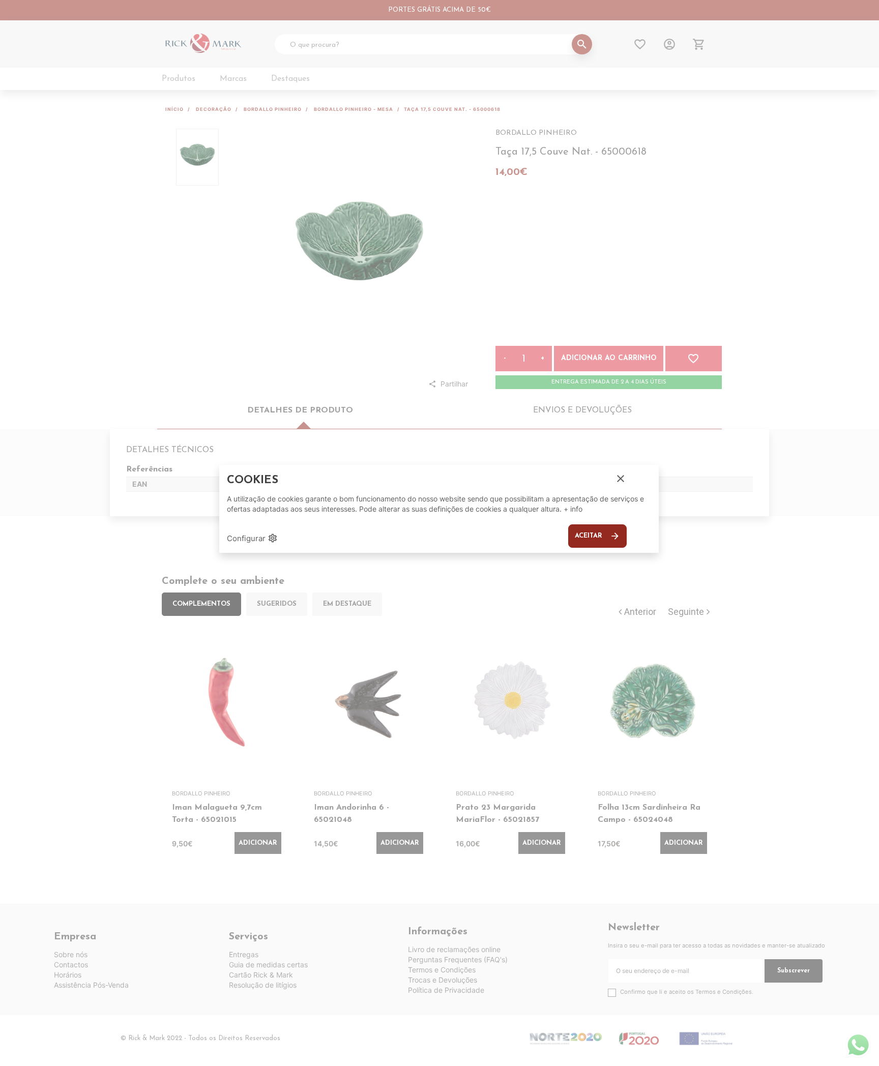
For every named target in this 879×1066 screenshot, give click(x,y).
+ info (573, 509)
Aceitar (597, 536)
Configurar (252, 538)
